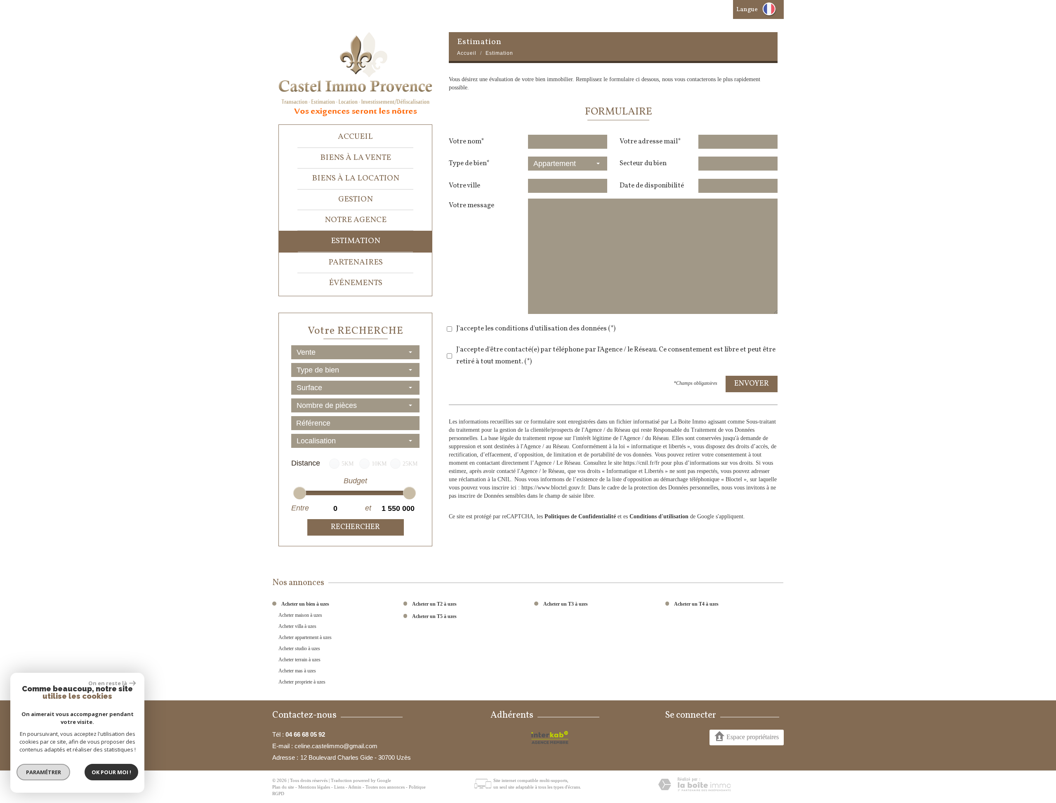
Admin (354, 786)
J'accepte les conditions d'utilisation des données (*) (535, 328)
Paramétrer (43, 772)
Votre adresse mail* (650, 141)
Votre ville (464, 185)
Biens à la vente (355, 158)
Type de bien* (469, 163)
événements (355, 283)
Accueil (355, 137)
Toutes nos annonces (385, 786)
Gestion (355, 199)
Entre (300, 508)
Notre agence (356, 220)
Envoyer (751, 384)
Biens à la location (355, 178)
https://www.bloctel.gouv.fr (553, 488)
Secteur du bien (643, 163)
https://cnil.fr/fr (641, 463)
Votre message (471, 205)
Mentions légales (314, 786)
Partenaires (355, 262)
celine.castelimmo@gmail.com (336, 745)
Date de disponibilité (652, 185)
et (368, 508)
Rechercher (355, 527)
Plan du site (283, 786)
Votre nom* (466, 141)
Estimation (355, 241)
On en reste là (107, 683)
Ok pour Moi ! (111, 772)
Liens (339, 786)
